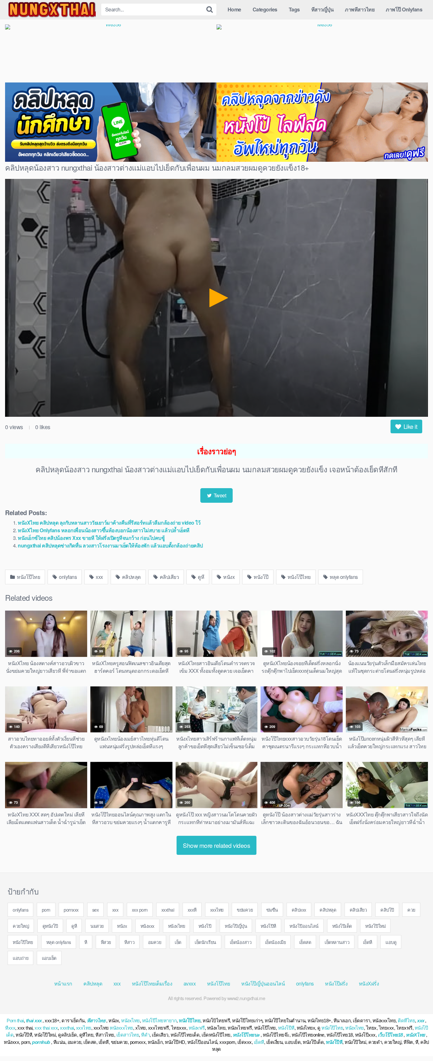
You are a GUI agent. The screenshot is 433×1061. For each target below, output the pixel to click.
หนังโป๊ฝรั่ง (336, 983)
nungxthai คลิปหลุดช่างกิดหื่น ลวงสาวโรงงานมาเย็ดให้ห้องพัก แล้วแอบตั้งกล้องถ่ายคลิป (110, 545)
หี (85, 942)
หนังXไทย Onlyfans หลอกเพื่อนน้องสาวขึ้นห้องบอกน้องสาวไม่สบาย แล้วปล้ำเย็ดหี (104, 530)
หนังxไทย (176, 925)
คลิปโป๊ (387, 909)
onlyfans (67, 576)
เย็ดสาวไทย (127, 1035)
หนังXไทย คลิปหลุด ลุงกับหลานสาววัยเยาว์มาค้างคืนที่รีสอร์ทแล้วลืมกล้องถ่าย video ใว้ (109, 522)
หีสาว (129, 942)
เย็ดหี (367, 942)
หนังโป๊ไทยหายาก (159, 1020)
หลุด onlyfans (343, 576)
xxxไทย (216, 909)
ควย (411, 909)
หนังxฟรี (197, 1028)
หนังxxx (147, 925)
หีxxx (10, 1028)
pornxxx (71, 909)
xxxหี (192, 909)
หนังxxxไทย (121, 1028)
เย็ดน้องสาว (241, 942)
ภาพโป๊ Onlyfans (404, 9)
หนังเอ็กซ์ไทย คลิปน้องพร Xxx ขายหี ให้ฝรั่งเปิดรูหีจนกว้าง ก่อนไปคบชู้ (91, 537)
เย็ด (178, 942)
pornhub (41, 1042)
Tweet (219, 495)
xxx (99, 576)
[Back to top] (415, 1040)
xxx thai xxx (46, 1028)
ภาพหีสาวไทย (359, 9)
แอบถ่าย (20, 957)
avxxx (190, 983)
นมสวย (97, 925)
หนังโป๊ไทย (28, 576)
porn (46, 909)
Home (234, 9)
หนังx (228, 576)
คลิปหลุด (131, 576)
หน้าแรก (63, 983)
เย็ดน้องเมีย (275, 942)
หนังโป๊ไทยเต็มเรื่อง (152, 983)
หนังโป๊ (260, 576)
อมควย (154, 942)
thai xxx (34, 1020)
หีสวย (106, 942)
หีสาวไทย (96, 1020)
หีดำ (145, 1035)
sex (95, 909)
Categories (265, 9)
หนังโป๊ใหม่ (375, 925)
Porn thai (15, 1020)
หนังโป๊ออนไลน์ (304, 925)
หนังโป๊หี (268, 925)
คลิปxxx (299, 909)
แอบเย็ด (49, 957)
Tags (294, 9)
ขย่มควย (245, 909)
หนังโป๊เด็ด (342, 925)
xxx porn (140, 909)
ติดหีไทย (406, 1020)
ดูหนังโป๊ (50, 925)
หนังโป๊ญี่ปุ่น (236, 925)
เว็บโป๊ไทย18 (390, 1035)
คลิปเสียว (168, 576)
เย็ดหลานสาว (337, 942)
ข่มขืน (272, 909)
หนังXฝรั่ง (369, 983)
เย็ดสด (305, 942)
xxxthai (167, 909)
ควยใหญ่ (21, 925)
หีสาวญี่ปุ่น (322, 9)
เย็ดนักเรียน (205, 942)
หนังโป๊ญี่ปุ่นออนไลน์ (263, 983)
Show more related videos (216, 845)
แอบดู (390, 942)
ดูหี (200, 576)
